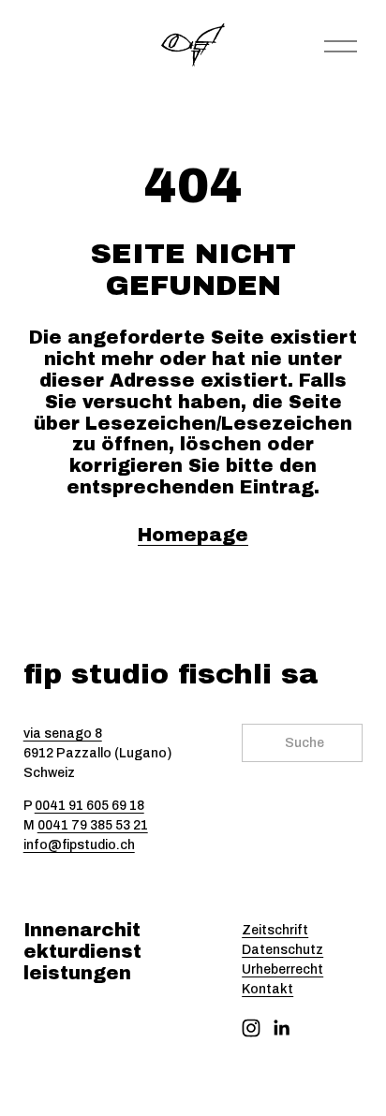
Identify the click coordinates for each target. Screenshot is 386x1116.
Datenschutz (282, 950)
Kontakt (267, 989)
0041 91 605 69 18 (89, 805)
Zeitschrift (275, 930)
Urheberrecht (282, 969)
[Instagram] (251, 1028)
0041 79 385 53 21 (92, 825)
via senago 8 (62, 733)
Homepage (193, 535)
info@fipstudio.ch (79, 845)
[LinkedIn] (281, 1028)
